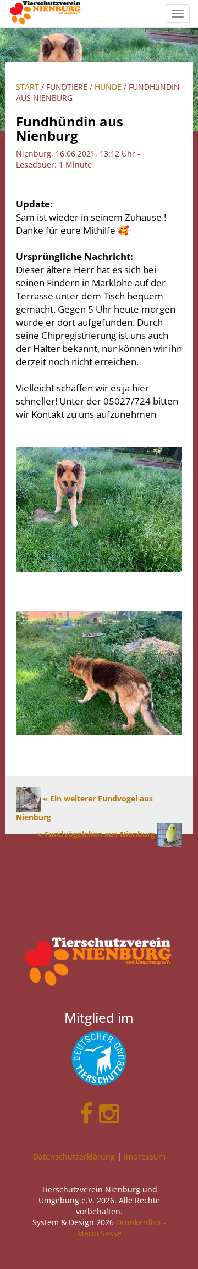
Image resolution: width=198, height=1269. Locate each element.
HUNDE (108, 87)
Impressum (145, 1156)
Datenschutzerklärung (74, 1156)
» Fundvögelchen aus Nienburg (97, 834)
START (27, 87)
